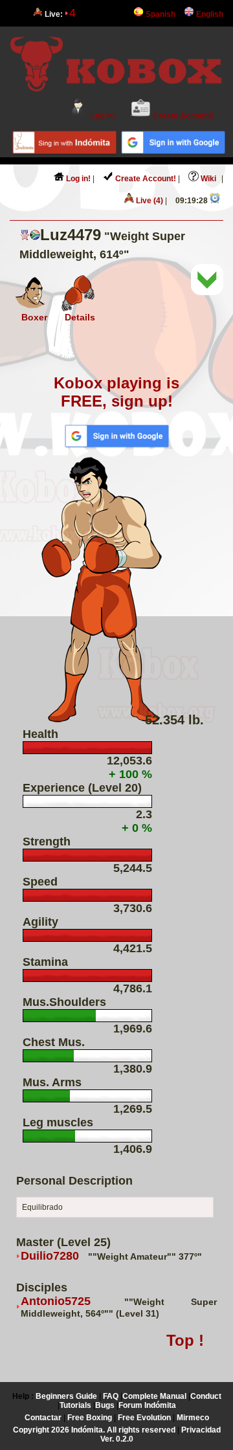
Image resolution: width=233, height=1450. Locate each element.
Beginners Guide (66, 1396)
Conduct (205, 1396)
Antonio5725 (56, 1301)
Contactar (43, 1417)
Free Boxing (89, 1417)
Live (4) (148, 200)
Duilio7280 (50, 1255)
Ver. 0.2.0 (116, 1439)
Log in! (102, 115)
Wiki (207, 178)
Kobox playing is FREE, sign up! (116, 392)
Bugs (105, 1405)
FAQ (110, 1396)
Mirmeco (193, 1417)
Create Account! (182, 115)
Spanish (159, 14)
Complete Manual (154, 1396)
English (208, 14)
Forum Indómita (147, 1405)
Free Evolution (144, 1417)
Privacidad (201, 1429)
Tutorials (75, 1405)
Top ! (185, 1340)
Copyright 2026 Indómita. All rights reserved (94, 1429)
